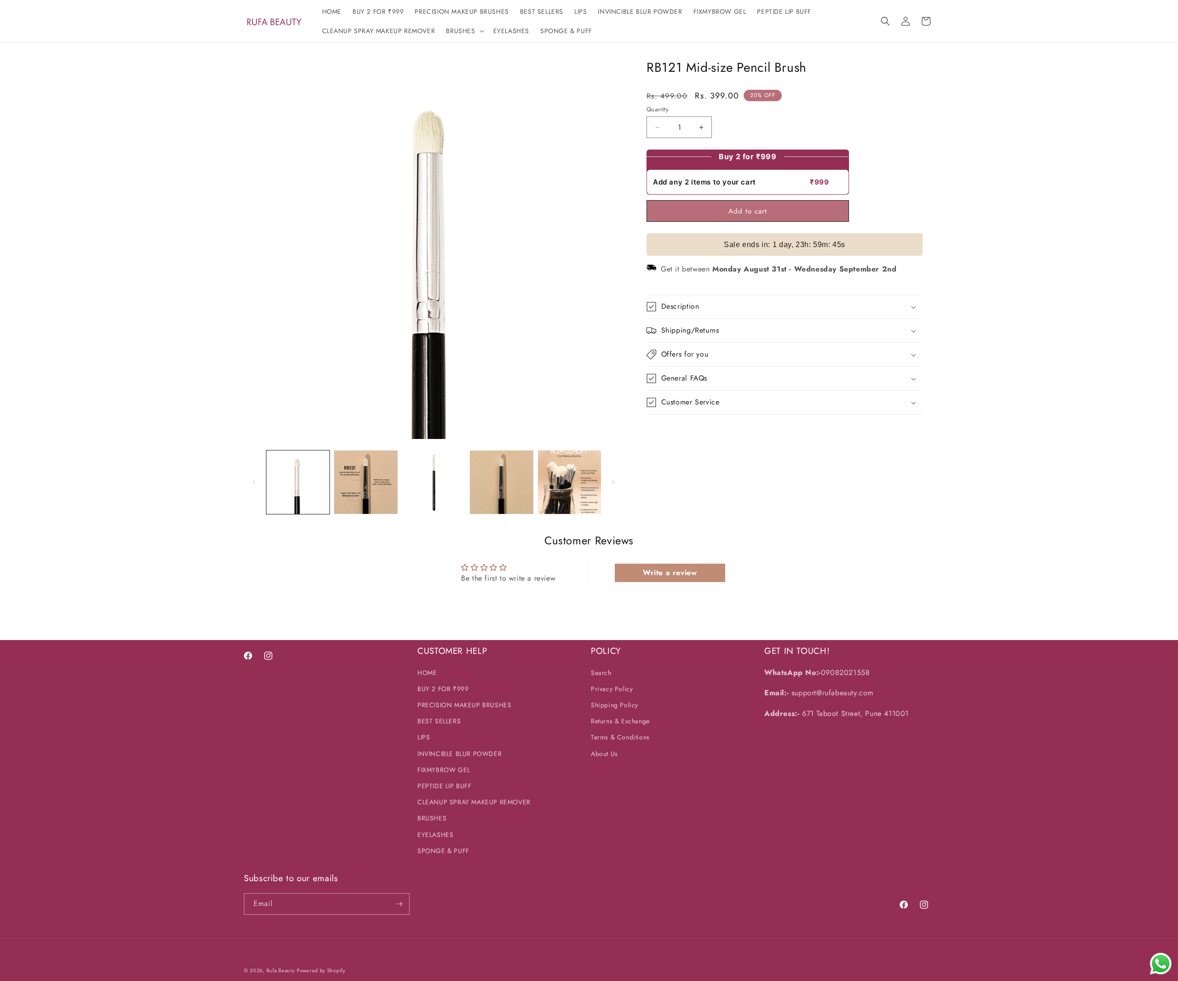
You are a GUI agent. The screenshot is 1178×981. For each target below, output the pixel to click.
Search (601, 672)
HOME (427, 672)
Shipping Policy (614, 705)
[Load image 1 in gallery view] (297, 482)
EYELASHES (435, 834)
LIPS (423, 737)
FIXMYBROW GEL (443, 769)
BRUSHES (431, 818)
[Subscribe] (399, 904)
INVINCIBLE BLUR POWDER (459, 753)
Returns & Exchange (620, 721)
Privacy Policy (612, 688)
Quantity (658, 109)
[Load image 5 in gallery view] (569, 482)
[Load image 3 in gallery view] (433, 482)
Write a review (670, 572)
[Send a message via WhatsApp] (1160, 963)
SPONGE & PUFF (443, 850)
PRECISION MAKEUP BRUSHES (464, 705)
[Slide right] (613, 482)
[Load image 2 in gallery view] (365, 482)
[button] (463, 30)
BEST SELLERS (439, 721)
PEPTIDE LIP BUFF (444, 786)
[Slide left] (254, 482)
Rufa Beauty (280, 970)
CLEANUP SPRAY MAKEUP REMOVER (474, 802)
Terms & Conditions (620, 737)
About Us (604, 753)
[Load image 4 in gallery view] (501, 482)
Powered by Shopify (321, 970)
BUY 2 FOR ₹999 (442, 688)
